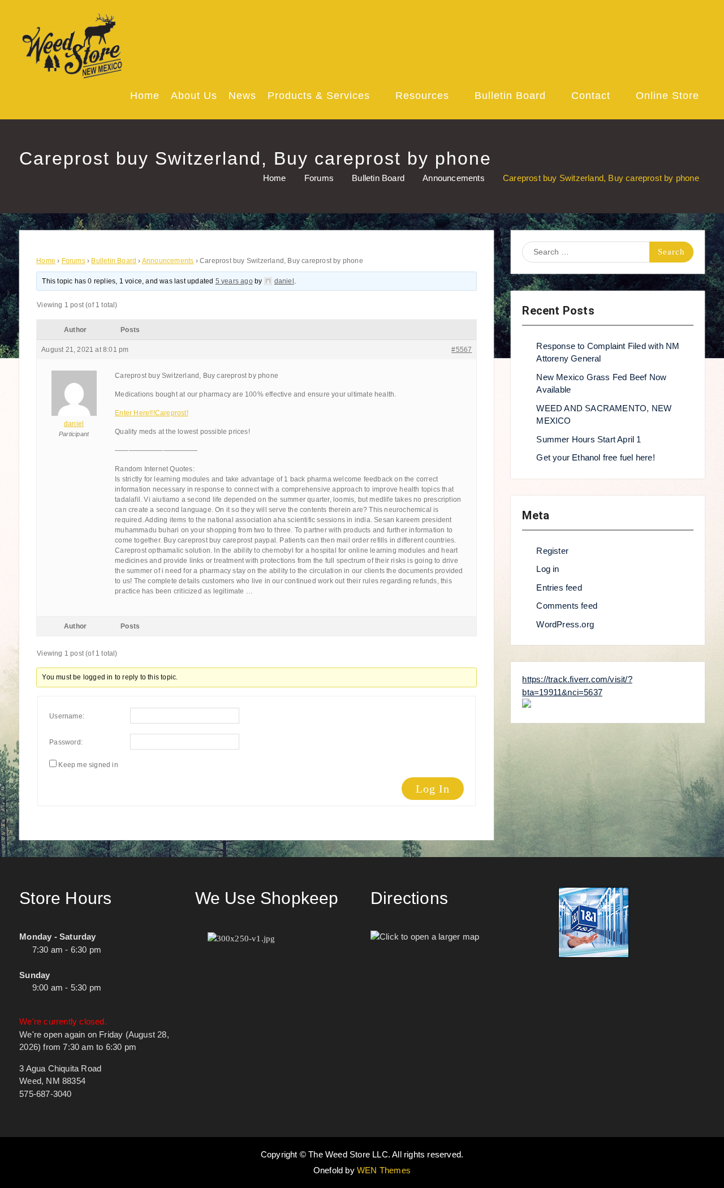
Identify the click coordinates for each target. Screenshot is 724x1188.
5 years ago (234, 281)
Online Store (667, 95)
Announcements (168, 261)
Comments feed (566, 605)
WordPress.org (565, 624)
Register (552, 551)
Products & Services (319, 95)
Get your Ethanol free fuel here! (595, 457)
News (242, 95)
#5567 (461, 350)
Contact (590, 95)
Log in (547, 569)
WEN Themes (384, 1170)
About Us (194, 95)
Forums (73, 261)
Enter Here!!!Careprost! (151, 413)
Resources (422, 95)
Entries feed (558, 587)
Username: (66, 716)
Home (145, 95)
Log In (433, 788)
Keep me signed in (88, 765)
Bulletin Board (510, 95)
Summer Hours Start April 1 (588, 439)
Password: (66, 742)
